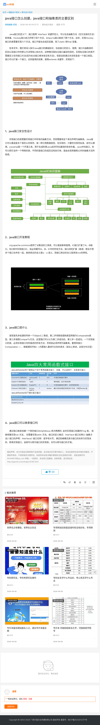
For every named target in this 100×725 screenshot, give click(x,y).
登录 (25, 699)
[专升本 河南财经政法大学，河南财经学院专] (73, 611)
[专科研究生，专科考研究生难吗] (27, 560)
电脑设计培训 (13, 12)
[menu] (95, 4)
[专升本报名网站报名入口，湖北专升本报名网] (27, 611)
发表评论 (11, 706)
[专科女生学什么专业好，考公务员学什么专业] (73, 560)
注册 (30, 699)
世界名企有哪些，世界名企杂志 (21, 527)
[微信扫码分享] (65, 482)
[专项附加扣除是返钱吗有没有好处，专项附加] (73, 510)
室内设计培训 (26, 12)
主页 (4, 12)
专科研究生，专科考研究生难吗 (21, 577)
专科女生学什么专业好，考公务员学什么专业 (73, 579)
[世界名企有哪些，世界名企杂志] (27, 510)
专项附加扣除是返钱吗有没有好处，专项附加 (73, 529)
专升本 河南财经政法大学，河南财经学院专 (72, 629)
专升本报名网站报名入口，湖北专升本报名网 (27, 629)
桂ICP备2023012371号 (77, 720)
